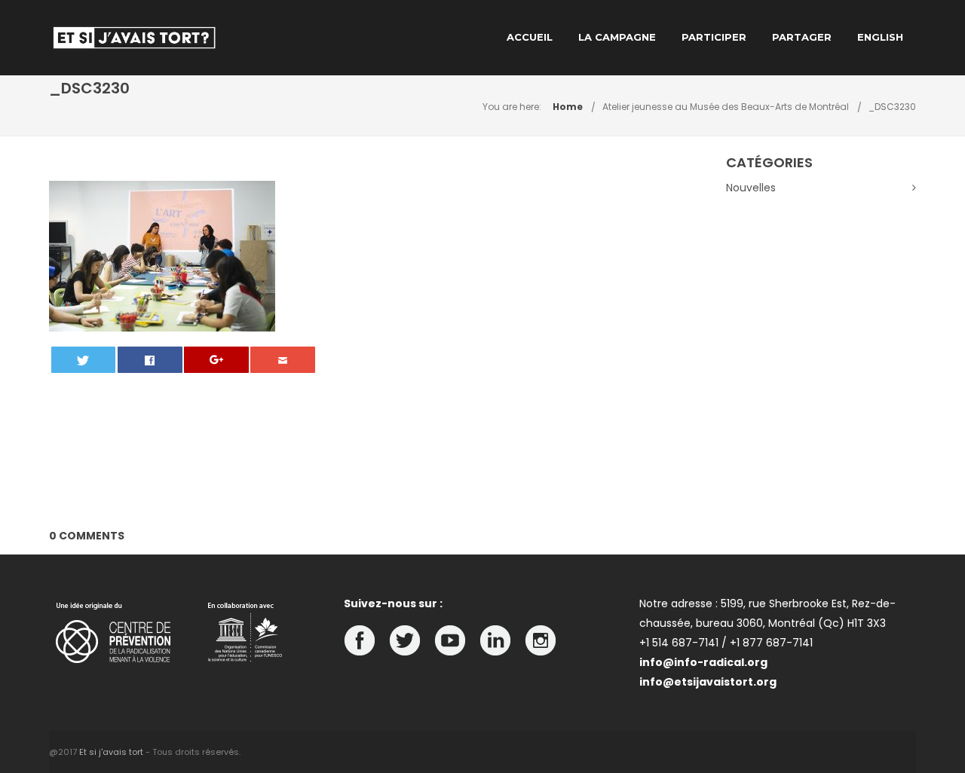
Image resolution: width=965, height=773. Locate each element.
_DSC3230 (892, 106)
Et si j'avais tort (111, 752)
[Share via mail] (282, 360)
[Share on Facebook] (150, 360)
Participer (714, 37)
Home (568, 106)
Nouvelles (751, 187)
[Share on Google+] (216, 360)
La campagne (617, 37)
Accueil (530, 37)
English (880, 37)
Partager (802, 37)
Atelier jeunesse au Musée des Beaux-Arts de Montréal (725, 106)
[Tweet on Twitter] (83, 360)
